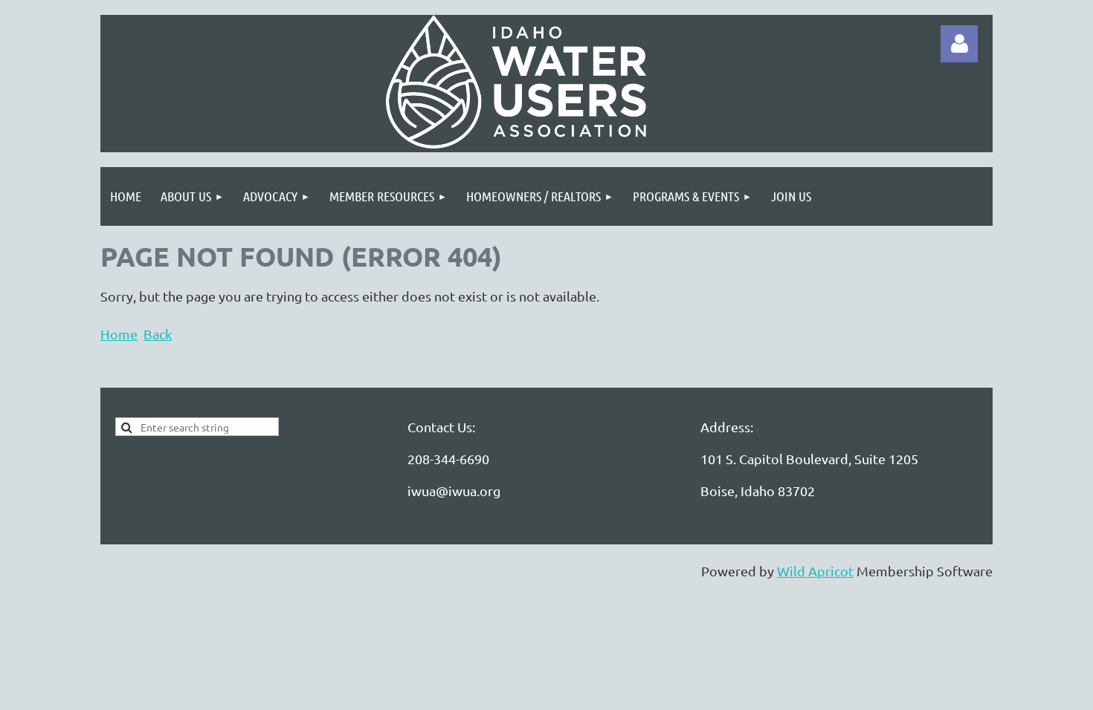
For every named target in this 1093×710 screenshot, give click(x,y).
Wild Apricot (815, 571)
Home (119, 334)
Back (158, 334)
